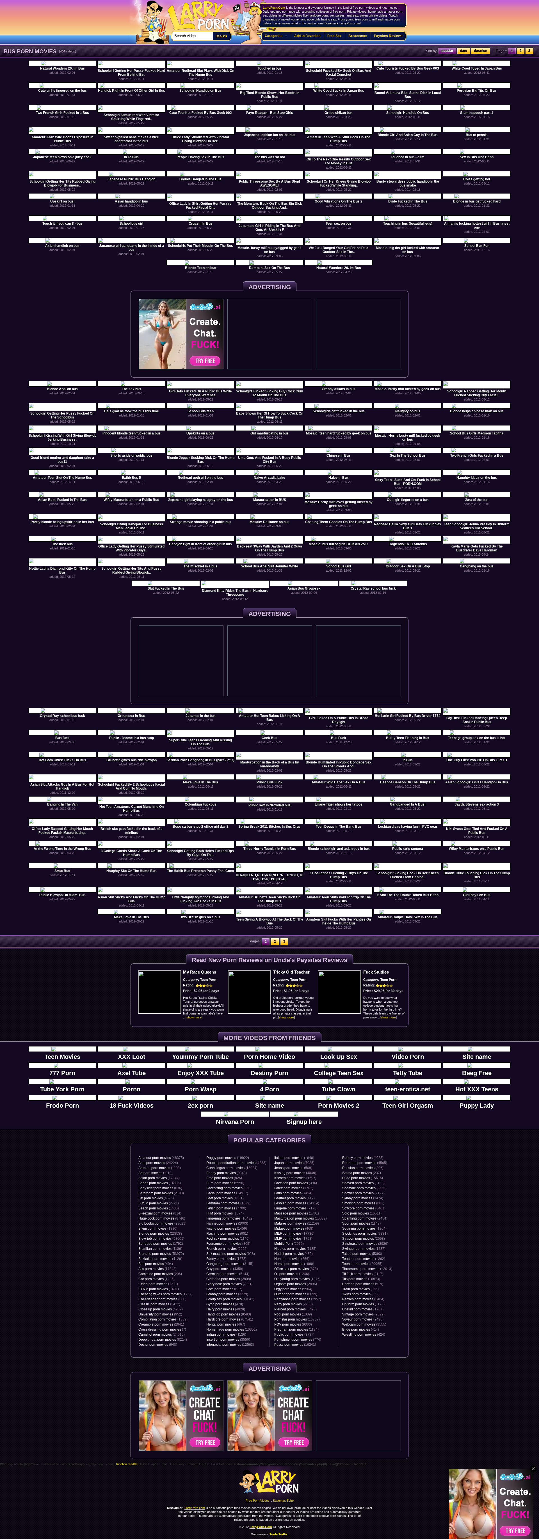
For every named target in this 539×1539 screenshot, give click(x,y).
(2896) (295, 1284)
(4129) (160, 1259)
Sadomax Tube (283, 1500)
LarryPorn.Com (274, 7)
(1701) (296, 1213)
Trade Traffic (279, 1534)
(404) (155, 1264)
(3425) (295, 1309)
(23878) (160, 1234)
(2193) (161, 1193)
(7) (162, 1329)
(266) (291, 1259)
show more (194, 1017)
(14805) (159, 1183)
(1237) (363, 1249)
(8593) (228, 1314)
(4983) (362, 1158)
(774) (297, 1340)
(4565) (364, 1163)
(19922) (227, 1158)
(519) (362, 1284)
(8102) (363, 1183)
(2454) (364, 1218)
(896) (362, 1168)
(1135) (295, 1249)
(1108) (159, 1168)
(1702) (293, 1188)
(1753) (293, 1239)
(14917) (227, 1193)
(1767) (362, 1309)
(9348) (226, 1173)
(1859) (163, 1319)
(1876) (297, 1279)
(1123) (363, 1304)
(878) (296, 1269)
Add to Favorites (307, 36)
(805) (228, 1244)
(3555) (364, 1324)
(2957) (297, 1299)
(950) (229, 1188)
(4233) (236, 1163)
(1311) (158, 1284)
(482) (293, 1254)
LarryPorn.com (195, 13)
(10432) (229, 1218)
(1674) (225, 1213)
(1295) (156, 1279)
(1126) (226, 1334)
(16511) (362, 1213)
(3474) (362, 1198)
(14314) (296, 1203)
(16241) (295, 1345)
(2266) (293, 1304)
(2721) (158, 1203)
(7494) (293, 1193)
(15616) (362, 1178)
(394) (295, 1183)
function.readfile (127, 1464)
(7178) (296, 1208)
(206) (160, 1274)
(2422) (159, 1304)
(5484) (363, 1299)
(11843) (230, 1299)
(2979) (289, 1244)
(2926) (365, 1244)
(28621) (162, 1223)
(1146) (228, 1239)
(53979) (161, 1254)
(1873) (226, 1259)
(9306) (293, 1324)
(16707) (297, 1319)
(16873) (361, 1279)
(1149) (361, 1223)
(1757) (165, 1294)
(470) (224, 1304)
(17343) (157, 1269)
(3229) (227, 1294)
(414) (360, 1329)
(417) (294, 1198)
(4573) (156, 1198)
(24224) (158, 1163)
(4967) (160, 1309)
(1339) (293, 1314)
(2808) (228, 1279)
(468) (293, 1228)
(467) (225, 1324)
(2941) (161, 1324)
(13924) (231, 1168)
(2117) (362, 1274)
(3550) (228, 1340)
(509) (293, 1168)
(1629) (228, 1203)
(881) (363, 1203)
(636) (160, 1188)
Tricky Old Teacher (291, 972)
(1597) (295, 1178)
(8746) (161, 1218)
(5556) (225, 1183)
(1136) (160, 1249)
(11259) (296, 1223)
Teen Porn (208, 980)
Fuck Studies (376, 972)
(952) (160, 1314)
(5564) (293, 1289)
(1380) (157, 1228)
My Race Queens (199, 972)
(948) (157, 1345)
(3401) (363, 1208)
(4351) (225, 1198)
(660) (162, 1299)
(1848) (294, 1158)
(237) (361, 1173)
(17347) (159, 1178)
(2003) (227, 1223)
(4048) (295, 1173)
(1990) (294, 1264)
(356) (360, 1289)
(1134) (296, 1329)
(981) (227, 1234)
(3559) (364, 1188)
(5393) (362, 1254)
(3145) (229, 1264)
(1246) (291, 1274)
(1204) (364, 1228)
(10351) (231, 1329)
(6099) (295, 1294)
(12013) (367, 1269)
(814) (159, 1213)
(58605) (161, 1239)
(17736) (294, 1234)
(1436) (158, 1208)
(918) (230, 1254)
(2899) (363, 1314)
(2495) (362, 1319)
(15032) (300, 1218)
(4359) (224, 1269)
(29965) (362, 1264)
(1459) (226, 1228)
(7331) (365, 1234)
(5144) (227, 1274)
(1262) (363, 1259)
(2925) (227, 1249)
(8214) (162, 1340)
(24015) (161, 1334)
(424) (363, 1334)
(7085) (294, 1163)
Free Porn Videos (258, 1500)
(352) (361, 1294)
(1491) (158, 1289)
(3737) (294, 1334)
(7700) (226, 1208)
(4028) (225, 1309)
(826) (224, 1178)
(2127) (363, 1193)
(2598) (363, 1239)
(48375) (161, 1158)
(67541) (229, 1319)
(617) (224, 1289)
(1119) (155, 1173)
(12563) (230, 1345)
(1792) (160, 1244)
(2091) (229, 1284)
